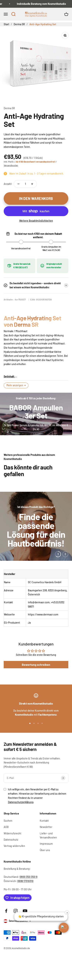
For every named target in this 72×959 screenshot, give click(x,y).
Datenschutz (11, 839)
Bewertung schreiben (36, 664)
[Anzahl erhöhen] (32, 184)
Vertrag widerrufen (14, 845)
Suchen (8, 820)
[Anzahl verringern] (18, 184)
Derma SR (9, 108)
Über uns (45, 850)
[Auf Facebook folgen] (6, 910)
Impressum (46, 843)
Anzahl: (8, 183)
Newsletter (46, 826)
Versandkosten (11, 165)
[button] (13, 14)
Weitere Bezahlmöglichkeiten (36, 220)
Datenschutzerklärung (20, 802)
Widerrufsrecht (12, 833)
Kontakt (44, 820)
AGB (6, 826)
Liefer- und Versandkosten (48, 835)
